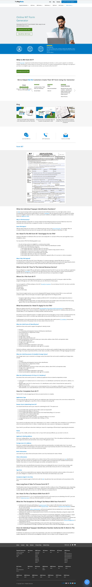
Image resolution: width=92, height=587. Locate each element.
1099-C (36, 562)
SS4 (59, 568)
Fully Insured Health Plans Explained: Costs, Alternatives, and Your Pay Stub (26, 120)
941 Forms (61, 5)
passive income (43, 505)
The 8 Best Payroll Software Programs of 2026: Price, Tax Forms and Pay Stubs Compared (65, 121)
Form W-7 (22, 63)
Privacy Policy (38, 545)
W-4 (44, 552)
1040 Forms (47, 5)
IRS (43, 479)
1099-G (36, 555)
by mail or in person (46, 284)
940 (28, 568)
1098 (43, 568)
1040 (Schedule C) (68, 553)
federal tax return (25, 498)
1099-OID (37, 560)
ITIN (19, 212)
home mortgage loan (69, 520)
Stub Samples (19, 553)
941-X (17, 571)
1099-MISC (37, 552)
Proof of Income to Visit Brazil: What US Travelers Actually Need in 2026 (45, 120)
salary (31, 509)
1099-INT (37, 558)
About (17, 545)
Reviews (58, 1)
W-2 (29, 552)
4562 (41, 577)
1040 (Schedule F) (68, 556)
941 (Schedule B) (19, 569)
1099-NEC (37, 553)
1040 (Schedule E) (68, 555)
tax (66, 459)
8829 (25, 577)
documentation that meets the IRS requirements (50, 308)
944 (36, 568)
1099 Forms (39, 5)
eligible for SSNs (25, 216)
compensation (36, 509)
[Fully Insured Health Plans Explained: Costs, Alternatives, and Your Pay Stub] (25, 112)
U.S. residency (63, 319)
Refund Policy (46, 545)
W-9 (51, 552)
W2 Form (32, 5)
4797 (57, 577)
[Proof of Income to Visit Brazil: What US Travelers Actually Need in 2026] (45, 112)
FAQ (50, 1)
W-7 (58, 552)
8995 (51, 568)
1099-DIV (37, 559)
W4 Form (55, 5)
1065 (65, 577)
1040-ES (66, 559)
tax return (27, 271)
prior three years (57, 228)
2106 (66, 568)
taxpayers (47, 213)
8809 (33, 577)
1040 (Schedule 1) (68, 558)
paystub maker (45, 506)
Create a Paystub (20, 552)
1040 (65, 552)
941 (17, 568)
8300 (49, 577)
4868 (17, 577)
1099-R (36, 556)
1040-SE (66, 560)
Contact (22, 545)
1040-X (65, 562)
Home (17, 555)
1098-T (43, 569)
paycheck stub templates (64, 506)
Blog (54, 1)
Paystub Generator (23, 5)
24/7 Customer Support (69, 1)
